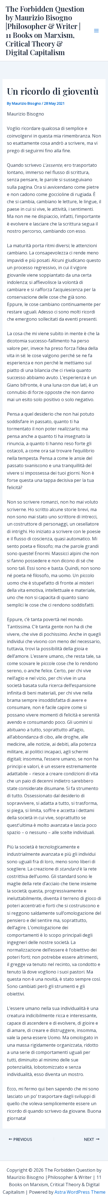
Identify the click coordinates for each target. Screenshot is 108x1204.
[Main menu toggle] (96, 30)
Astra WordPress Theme (80, 1192)
